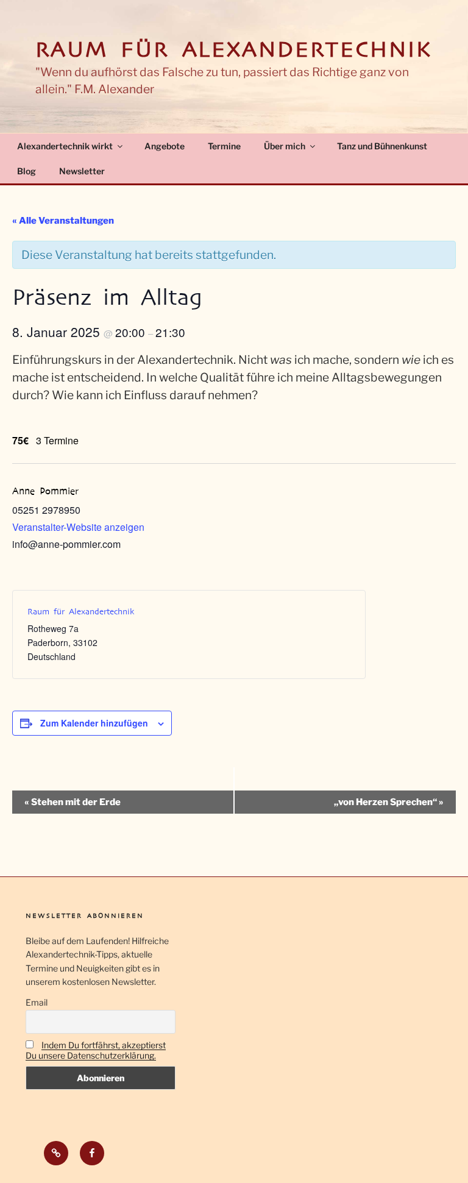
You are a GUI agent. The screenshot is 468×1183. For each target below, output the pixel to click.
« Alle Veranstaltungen (63, 220)
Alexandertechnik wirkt (65, 146)
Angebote (164, 146)
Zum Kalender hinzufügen (94, 723)
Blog (26, 171)
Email (37, 1002)
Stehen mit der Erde (72, 802)
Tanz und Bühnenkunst (382, 146)
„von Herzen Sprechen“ (389, 802)
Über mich (284, 146)
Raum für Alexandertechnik (233, 49)
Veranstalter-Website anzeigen (78, 527)
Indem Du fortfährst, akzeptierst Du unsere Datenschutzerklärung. (96, 1050)
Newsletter (82, 171)
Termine (224, 146)
